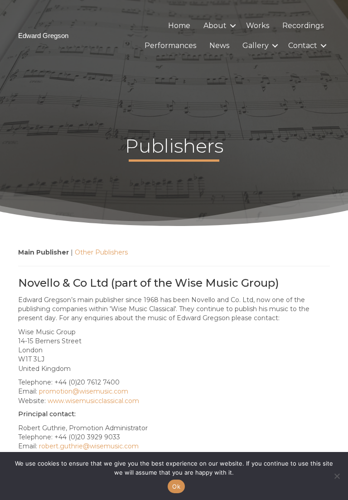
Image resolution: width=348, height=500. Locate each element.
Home (179, 25)
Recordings (303, 25)
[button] (233, 26)
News (219, 45)
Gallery (255, 45)
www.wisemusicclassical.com (93, 401)
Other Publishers (101, 252)
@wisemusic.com (89, 446)
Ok (176, 486)
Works (257, 25)
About (215, 25)
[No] (336, 476)
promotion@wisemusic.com (83, 391)
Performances (170, 45)
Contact (302, 45)
